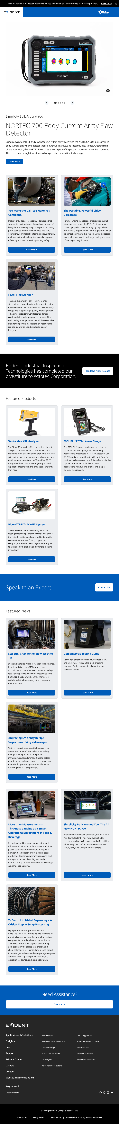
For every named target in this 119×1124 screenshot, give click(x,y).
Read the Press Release (97, 370)
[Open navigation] (116, 12)
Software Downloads (85, 1053)
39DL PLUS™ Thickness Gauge (82, 441)
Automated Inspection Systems (53, 1041)
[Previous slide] (46, 103)
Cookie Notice (55, 1117)
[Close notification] (116, 3)
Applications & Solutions (19, 1035)
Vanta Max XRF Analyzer (24, 441)
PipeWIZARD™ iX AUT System (27, 524)
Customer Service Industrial (88, 1041)
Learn (9, 1047)
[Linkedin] (108, 1093)
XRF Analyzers (47, 1059)
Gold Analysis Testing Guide (81, 653)
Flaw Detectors (47, 1035)
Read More (106, 3)
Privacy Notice (38, 1117)
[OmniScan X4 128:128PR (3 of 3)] (63, 103)
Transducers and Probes (51, 1053)
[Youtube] (112, 1093)
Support (10, 1053)
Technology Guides (84, 1035)
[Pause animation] (108, 90)
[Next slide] (72, 103)
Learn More (14, 161)
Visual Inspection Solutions (52, 1065)
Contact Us (104, 587)
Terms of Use (22, 1117)
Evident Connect (15, 1059)
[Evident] (11, 12)
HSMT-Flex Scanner (20, 295)
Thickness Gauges (49, 1047)
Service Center (83, 1047)
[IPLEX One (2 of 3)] (59, 103)
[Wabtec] (104, 12)
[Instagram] (104, 1093)
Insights (10, 1041)
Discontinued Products (85, 1059)
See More (31, 339)
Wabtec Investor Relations (20, 1077)
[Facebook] (100, 1093)
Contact (10, 1071)
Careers (10, 1065)
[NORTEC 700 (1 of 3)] (55, 103)
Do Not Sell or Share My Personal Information (84, 1117)
